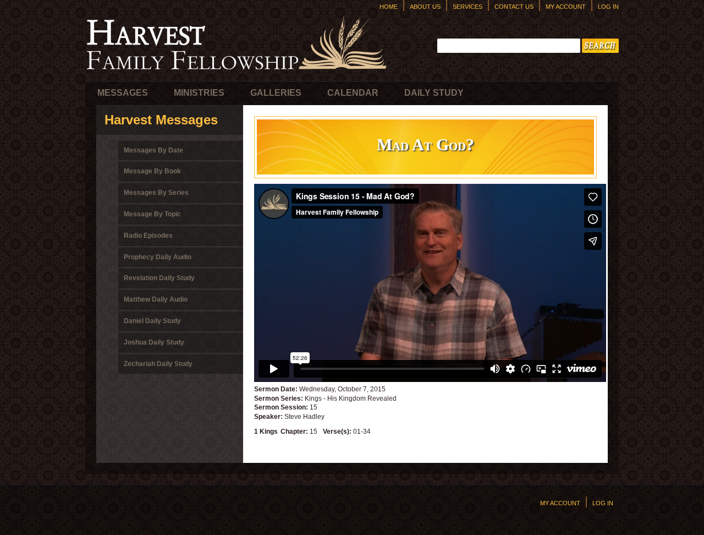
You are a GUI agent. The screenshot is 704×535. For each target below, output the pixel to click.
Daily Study (434, 92)
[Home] (236, 72)
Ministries (199, 92)
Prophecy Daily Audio (157, 257)
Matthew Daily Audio (156, 299)
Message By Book (152, 171)
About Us (425, 6)
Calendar (352, 92)
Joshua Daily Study (154, 342)
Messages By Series (156, 192)
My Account (566, 6)
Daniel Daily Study (152, 321)
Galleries (275, 92)
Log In (608, 6)
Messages (122, 92)
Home (389, 6)
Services (467, 6)
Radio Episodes (148, 235)
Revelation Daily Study (159, 278)
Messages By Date (153, 150)
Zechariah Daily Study (158, 364)
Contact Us (514, 6)
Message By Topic (152, 214)
